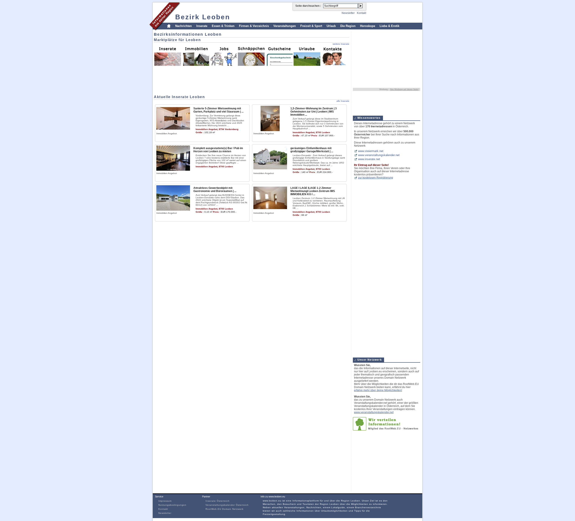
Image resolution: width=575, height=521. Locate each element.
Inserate (201, 26)
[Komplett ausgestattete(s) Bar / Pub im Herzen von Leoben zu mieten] (173, 170)
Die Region (348, 26)
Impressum (165, 501)
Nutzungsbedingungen (172, 505)
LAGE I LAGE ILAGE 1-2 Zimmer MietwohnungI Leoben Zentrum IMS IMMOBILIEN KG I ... (312, 191)
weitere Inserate (341, 44)
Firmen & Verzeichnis (254, 26)
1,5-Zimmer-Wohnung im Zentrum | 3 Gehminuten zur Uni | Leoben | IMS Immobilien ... (313, 111)
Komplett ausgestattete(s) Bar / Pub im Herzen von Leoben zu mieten (218, 150)
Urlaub (331, 26)
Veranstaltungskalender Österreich (227, 505)
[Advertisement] (167, 80)
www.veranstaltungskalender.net (379, 155)
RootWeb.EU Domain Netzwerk (224, 509)
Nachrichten (183, 26)
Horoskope (367, 26)
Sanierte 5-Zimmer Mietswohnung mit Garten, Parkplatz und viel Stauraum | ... (218, 110)
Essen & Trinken (223, 26)
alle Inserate (342, 101)
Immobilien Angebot (166, 133)
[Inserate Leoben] (167, 56)
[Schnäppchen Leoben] (251, 56)
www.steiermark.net (370, 151)
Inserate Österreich (218, 501)
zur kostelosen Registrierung (375, 177)
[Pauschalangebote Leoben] (307, 56)
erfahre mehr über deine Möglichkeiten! (378, 390)
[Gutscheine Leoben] (279, 56)
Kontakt (361, 13)
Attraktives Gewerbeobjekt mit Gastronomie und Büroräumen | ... (214, 189)
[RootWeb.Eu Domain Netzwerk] (386, 429)
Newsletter (348, 13)
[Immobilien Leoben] (195, 56)
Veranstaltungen (284, 26)
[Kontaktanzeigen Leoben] (334, 56)
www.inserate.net (369, 159)
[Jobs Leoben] (223, 56)
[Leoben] (165, 30)
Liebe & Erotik (389, 26)
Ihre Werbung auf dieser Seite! (404, 89)
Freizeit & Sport (311, 26)
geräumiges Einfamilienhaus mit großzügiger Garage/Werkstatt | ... (311, 150)
